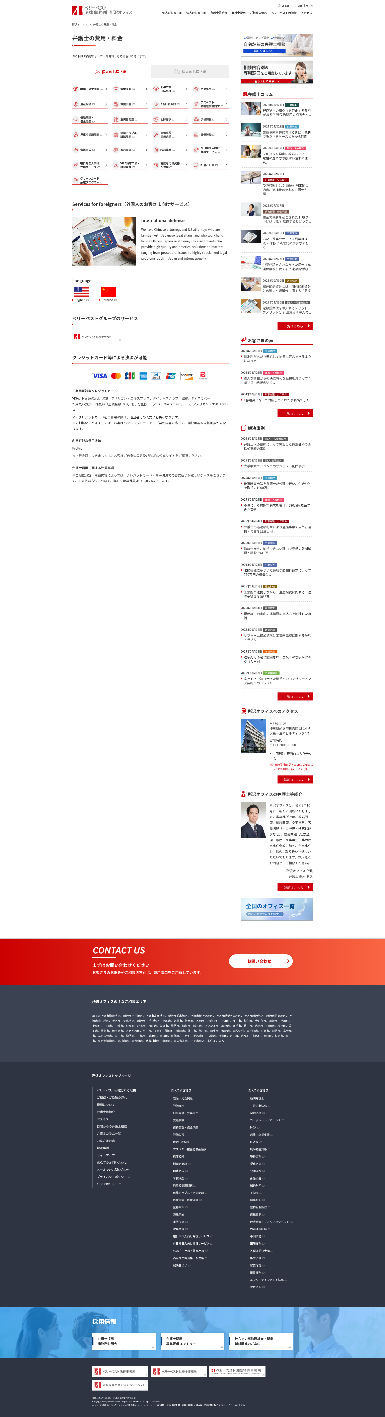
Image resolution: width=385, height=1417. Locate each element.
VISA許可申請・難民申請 (188, 1251)
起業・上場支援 (260, 1135)
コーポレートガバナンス (265, 1120)
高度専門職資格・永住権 (188, 1258)
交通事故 (178, 1120)
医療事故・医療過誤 (185, 1200)
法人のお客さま (196, 13)
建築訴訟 (255, 1200)
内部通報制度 (258, 1229)
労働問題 (178, 1106)
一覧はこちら (293, 326)
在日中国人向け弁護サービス (191, 1236)
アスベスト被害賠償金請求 (190, 1149)
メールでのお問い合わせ (113, 1169)
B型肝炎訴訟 (181, 1142)
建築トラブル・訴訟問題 (188, 1193)
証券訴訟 (178, 1207)
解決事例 (103, 1148)
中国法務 (255, 1236)
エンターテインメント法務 (267, 1280)
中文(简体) (297, 5)
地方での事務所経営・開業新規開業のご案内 (254, 1341)
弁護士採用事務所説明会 (107, 1341)
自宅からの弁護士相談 (112, 1126)
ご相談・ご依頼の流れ (112, 1097)
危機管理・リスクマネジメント (269, 1222)
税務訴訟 (255, 1164)
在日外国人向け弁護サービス (191, 1243)
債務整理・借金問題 (185, 1127)
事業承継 (255, 1258)
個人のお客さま (172, 13)
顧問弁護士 (257, 1098)
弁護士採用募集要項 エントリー (181, 1341)
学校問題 (178, 1178)
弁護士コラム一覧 (109, 1133)
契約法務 (255, 1113)
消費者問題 (180, 1164)
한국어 (309, 5)
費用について (106, 1104)
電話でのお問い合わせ (112, 1162)
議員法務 (255, 1272)
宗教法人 (255, 1287)
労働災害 (178, 1135)
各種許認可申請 (260, 1251)
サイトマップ (106, 1155)
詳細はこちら (293, 779)
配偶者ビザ (180, 1265)
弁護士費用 (239, 13)
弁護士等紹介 (218, 13)
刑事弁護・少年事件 (185, 1113)
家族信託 (178, 1222)
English (286, 5)
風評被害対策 (258, 1149)
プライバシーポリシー (112, 1177)
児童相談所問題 (183, 1185)
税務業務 (178, 1229)
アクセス (306, 13)
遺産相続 (178, 1156)
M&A (253, 1127)
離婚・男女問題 (183, 1098)
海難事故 (178, 1214)
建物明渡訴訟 (258, 1207)
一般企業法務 (258, 1106)
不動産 (254, 1193)
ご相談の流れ (258, 13)
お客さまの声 (106, 1141)
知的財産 (255, 1185)
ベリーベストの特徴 (284, 13)
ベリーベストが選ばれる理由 (116, 1090)
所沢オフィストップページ (111, 1075)
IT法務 (254, 1142)
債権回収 (255, 1214)
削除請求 (178, 1171)
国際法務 (255, 1243)
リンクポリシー (107, 1184)
